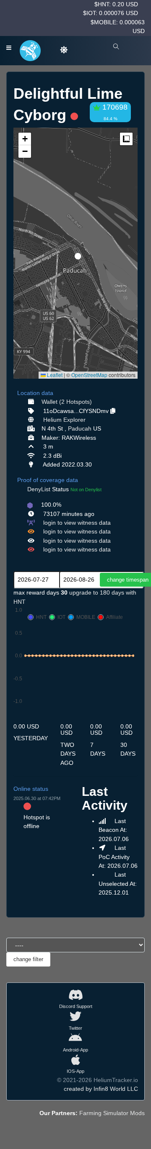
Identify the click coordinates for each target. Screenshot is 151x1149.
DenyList (38, 489)
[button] (75, 252)
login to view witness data (77, 522)
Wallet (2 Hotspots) (67, 401)
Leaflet (54, 374)
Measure (126, 139)
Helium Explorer (64, 419)
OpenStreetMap (89, 374)
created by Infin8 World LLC (101, 1088)
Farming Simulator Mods (112, 1113)
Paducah (79, 428)
